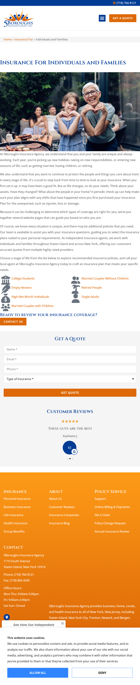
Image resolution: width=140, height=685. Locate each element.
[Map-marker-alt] (7, 617)
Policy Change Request (110, 523)
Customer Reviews (62, 507)
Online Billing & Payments (112, 507)
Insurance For (24, 39)
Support (100, 499)
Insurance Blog (59, 523)
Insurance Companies (64, 515)
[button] (102, 18)
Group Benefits (14, 531)
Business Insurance (17, 507)
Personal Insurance (17, 499)
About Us (55, 499)
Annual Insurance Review (112, 531)
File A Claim (102, 515)
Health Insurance (15, 523)
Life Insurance (13, 515)
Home (7, 39)
